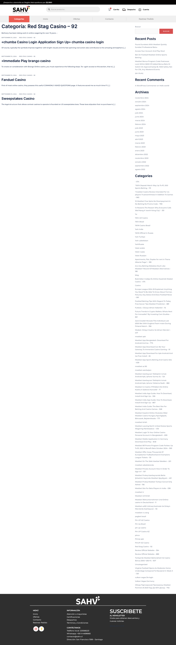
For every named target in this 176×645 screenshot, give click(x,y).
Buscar (138, 27)
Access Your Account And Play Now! (150, 51)
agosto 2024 (140, 109)
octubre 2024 (140, 102)
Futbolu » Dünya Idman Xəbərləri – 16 (150, 308)
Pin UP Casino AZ (142, 532)
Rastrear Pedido (146, 19)
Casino (138, 285)
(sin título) (139, 73)
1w (136, 214)
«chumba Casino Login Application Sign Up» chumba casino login (53, 42)
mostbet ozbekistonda (144, 465)
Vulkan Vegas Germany (144, 581)
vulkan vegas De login (144, 577)
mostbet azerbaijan (143, 370)
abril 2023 (139, 139)
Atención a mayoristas (77, 614)
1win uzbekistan (141, 241)
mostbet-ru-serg (142, 513)
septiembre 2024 (142, 105)
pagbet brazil (140, 516)
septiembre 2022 (142, 166)
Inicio (45, 19)
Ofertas (76, 19)
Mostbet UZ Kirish (142, 496)
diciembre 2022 (141, 154)
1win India (139, 229)
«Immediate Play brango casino (26, 61)
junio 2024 (139, 117)
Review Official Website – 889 (147, 554)
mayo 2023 (139, 136)
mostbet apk (140, 337)
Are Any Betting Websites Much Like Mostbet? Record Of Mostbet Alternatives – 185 (153, 268)
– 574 (137, 182)
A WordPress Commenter (146, 86)
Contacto (109, 19)
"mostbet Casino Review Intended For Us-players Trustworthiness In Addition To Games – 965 (154, 194)
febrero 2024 (140, 124)
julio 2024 (139, 113)
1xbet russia (140, 252)
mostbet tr (139, 492)
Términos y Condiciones (77, 623)
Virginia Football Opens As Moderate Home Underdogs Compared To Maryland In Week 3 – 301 (154, 571)
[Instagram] (35, 628)
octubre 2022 (140, 162)
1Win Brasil (139, 222)
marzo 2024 (140, 120)
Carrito (116, 10)
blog (137, 275)
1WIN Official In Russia (144, 233)
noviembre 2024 (142, 98)
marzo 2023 (140, 143)
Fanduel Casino (14, 80)
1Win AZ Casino (141, 218)
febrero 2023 (140, 147)
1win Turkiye (140, 237)
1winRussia (139, 244)
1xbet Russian (140, 256)
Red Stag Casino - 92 (27, 37)
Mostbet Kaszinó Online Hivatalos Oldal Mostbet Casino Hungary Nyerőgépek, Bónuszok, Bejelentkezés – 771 (151, 415)
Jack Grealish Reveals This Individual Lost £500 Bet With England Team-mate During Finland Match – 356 (153, 323)
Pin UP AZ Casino (142, 520)
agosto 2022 (140, 169)
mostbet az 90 (141, 366)
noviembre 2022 (141, 158)
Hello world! (164, 86)
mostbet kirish (141, 422)
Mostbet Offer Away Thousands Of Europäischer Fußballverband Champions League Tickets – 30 (152, 455)
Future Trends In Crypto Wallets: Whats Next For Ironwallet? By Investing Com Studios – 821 (153, 314)
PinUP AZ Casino (142, 543)
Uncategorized (141, 564)
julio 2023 (139, 128)
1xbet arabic (140, 248)
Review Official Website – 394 (147, 550)
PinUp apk (139, 539)
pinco (137, 535)
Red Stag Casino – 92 (143, 547)
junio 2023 (139, 132)
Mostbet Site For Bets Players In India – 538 (152, 488)
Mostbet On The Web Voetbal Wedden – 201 (153, 461)
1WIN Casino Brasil (142, 225)
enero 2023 (139, 151)
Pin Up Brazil (140, 524)
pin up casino (140, 528)
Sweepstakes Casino (18, 99)
